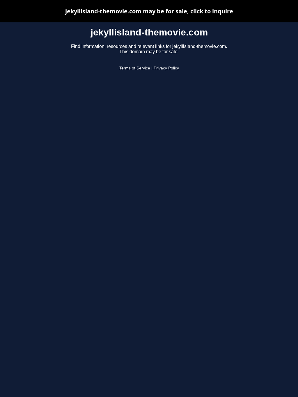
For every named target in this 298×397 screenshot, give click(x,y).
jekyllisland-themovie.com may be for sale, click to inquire (149, 11)
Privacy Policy (166, 68)
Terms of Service (134, 68)
